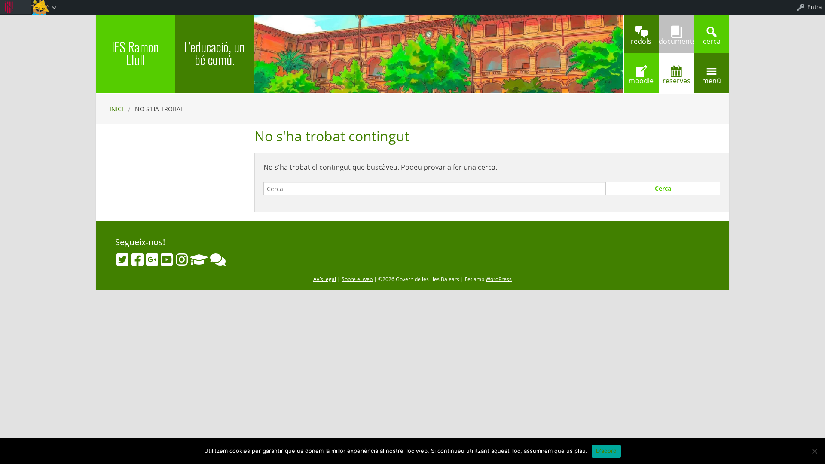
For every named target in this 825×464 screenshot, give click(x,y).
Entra (814, 6)
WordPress (499, 279)
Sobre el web (357, 279)
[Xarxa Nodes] (218, 259)
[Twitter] (122, 259)
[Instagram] (182, 259)
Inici (116, 109)
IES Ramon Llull (135, 53)
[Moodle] (199, 259)
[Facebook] (137, 259)
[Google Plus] (152, 259)
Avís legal (324, 279)
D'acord (606, 450)
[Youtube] (167, 259)
